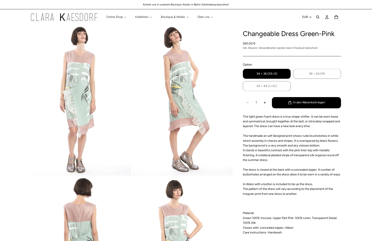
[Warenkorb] (336, 17)
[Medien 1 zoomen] (81, 100)
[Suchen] (317, 17)
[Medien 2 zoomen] (182, 100)
